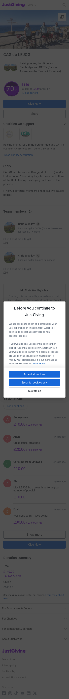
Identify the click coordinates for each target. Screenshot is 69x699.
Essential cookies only (34, 382)
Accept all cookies (34, 374)
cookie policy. (40, 363)
